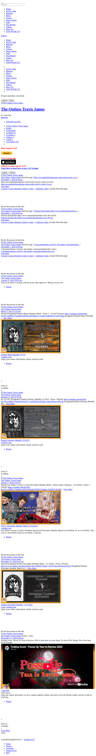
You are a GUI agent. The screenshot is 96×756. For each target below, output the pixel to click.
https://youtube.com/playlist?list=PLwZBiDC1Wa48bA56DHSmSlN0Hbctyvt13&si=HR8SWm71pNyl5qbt (44, 315)
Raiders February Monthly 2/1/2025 (15, 440)
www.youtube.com (8, 607)
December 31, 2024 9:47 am (12, 561)
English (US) (29, 739)
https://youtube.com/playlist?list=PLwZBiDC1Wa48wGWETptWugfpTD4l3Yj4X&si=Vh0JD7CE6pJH (31, 488)
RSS (8, 753)
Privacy (9, 746)
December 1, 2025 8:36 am (11, 180)
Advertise (10, 748)
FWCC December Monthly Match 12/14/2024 (19, 526)
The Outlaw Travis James (23, 109)
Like (3, 186)
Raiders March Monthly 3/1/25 (13, 355)
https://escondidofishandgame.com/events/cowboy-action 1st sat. (26, 184)
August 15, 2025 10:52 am (11, 280)
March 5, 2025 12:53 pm (11, 311)
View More (7, 318)
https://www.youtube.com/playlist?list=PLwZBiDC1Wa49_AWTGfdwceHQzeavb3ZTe (36, 566)
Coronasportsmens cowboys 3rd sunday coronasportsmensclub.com (27, 251)
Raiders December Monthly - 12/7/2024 (16, 605)
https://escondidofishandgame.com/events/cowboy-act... (56, 177)
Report (8, 287)
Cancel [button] (4, 101)
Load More (5, 730)
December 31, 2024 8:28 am (12, 638)
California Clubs (42, 189)
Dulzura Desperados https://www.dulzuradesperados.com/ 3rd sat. (27, 218)
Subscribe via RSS (13, 122)
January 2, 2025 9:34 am (10, 483)
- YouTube (5, 690)
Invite (8, 744)
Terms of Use (11, 750)
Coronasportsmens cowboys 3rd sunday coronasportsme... (57, 244)
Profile (8, 128)
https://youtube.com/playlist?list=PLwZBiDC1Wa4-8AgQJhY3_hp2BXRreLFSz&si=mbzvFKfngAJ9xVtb (43, 400)
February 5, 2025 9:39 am (11, 397)
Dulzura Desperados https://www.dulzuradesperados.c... (56, 211)
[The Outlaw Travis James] (48, 175)
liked (7, 186)
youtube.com (6, 357)
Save (11, 101)
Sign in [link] (4, 36)
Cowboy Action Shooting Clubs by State (17, 189)
